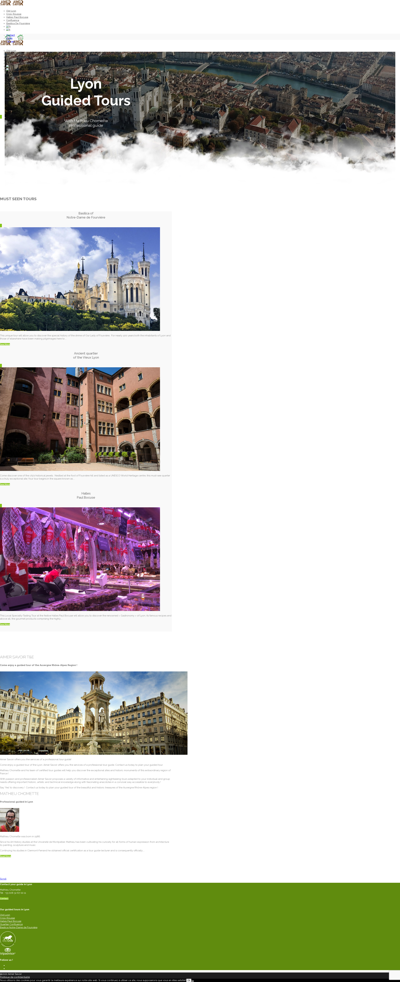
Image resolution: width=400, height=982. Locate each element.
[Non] (192, 981)
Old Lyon (11, 11)
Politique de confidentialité (15, 977)
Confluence (12, 20)
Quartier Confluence (11, 924)
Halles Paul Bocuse (17, 17)
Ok (189, 980)
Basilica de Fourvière (18, 23)
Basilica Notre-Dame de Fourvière (18, 927)
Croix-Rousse (13, 14)
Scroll (3, 878)
